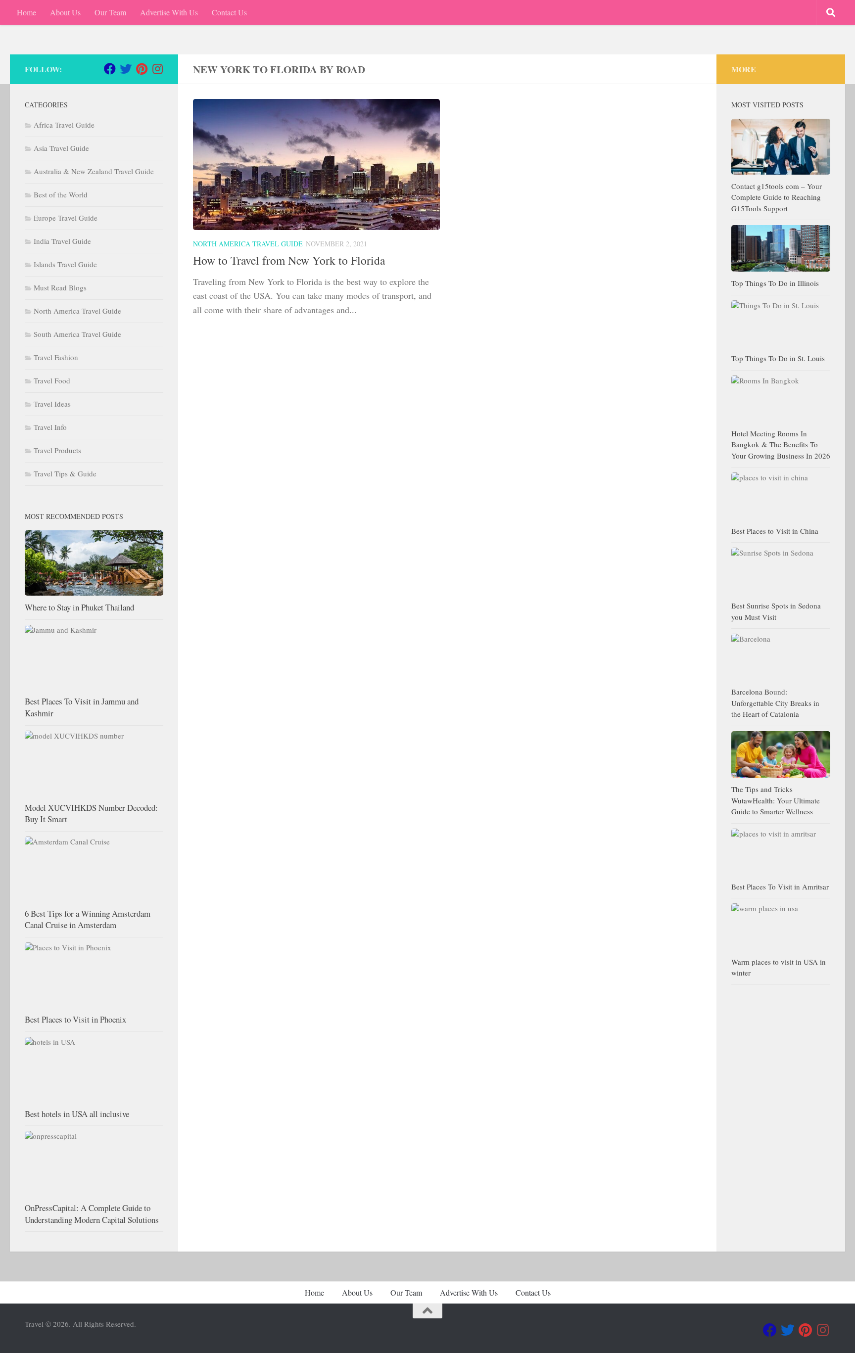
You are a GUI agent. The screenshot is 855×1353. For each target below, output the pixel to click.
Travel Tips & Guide (65, 473)
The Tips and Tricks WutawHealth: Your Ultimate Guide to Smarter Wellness (775, 800)
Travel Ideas (52, 404)
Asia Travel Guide (61, 148)
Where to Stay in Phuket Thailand (79, 607)
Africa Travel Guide (64, 125)
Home (26, 12)
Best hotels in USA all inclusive (77, 1114)
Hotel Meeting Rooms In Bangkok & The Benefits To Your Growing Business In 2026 (780, 444)
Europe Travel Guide (65, 218)
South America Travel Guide (77, 334)
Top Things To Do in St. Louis (778, 358)
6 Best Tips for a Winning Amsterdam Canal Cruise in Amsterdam (87, 919)
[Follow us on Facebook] (110, 69)
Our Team (110, 12)
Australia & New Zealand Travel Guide (94, 171)
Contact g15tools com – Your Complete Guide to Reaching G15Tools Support (776, 197)
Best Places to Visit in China (774, 531)
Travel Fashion (56, 357)
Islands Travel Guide (65, 264)
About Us (65, 12)
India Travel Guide (62, 241)
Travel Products (57, 450)
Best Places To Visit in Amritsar (780, 886)
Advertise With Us (169, 12)
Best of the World (61, 194)
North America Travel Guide (248, 243)
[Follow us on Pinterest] (141, 69)
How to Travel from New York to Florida (289, 260)
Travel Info (50, 427)
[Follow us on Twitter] (126, 69)
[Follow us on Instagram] (157, 69)
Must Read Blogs (60, 287)
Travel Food (52, 380)
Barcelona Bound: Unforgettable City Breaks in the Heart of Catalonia (775, 703)
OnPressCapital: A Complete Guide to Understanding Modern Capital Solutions (92, 1213)
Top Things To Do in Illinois (775, 283)
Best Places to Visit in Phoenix (75, 1019)
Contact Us (229, 12)
